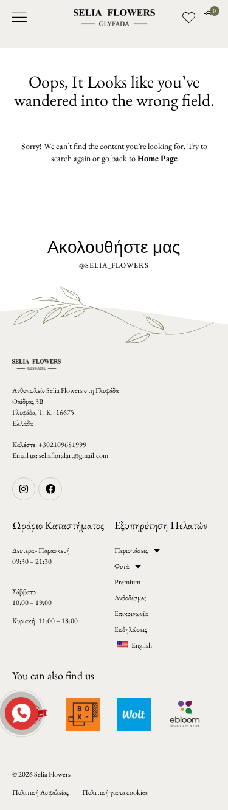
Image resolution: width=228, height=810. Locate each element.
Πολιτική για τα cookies (115, 792)
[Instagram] (23, 488)
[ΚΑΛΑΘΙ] (209, 17)
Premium (127, 582)
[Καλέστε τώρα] (20, 712)
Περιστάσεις (131, 550)
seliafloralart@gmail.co (71, 455)
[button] (19, 17)
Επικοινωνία (131, 613)
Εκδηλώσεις (130, 629)
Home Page (157, 158)
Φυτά (121, 566)
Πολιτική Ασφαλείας (40, 792)
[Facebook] (49, 488)
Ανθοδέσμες (130, 598)
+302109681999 (62, 444)
